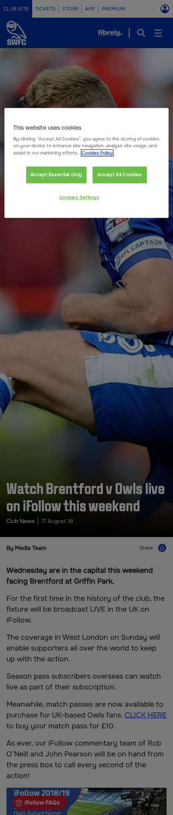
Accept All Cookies (120, 174)
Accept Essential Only (56, 174)
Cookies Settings (79, 197)
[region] (86, 163)
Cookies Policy (97, 153)
